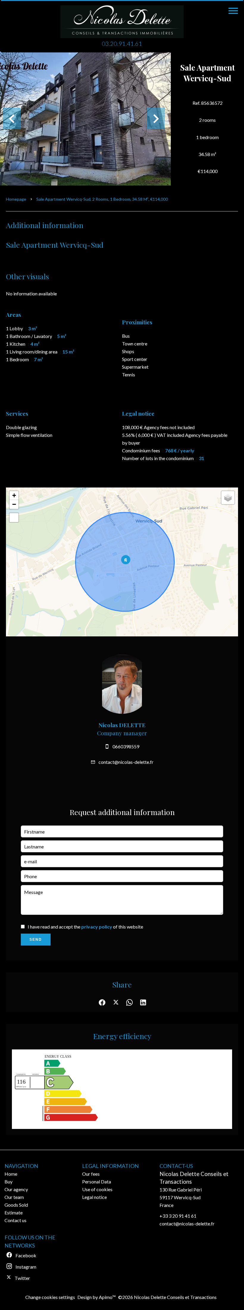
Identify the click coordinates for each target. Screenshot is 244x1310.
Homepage (16, 199)
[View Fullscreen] (14, 517)
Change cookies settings (50, 1297)
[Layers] (227, 497)
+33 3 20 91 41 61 (177, 1216)
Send (35, 939)
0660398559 (125, 746)
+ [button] (14, 495)
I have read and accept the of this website (85, 926)
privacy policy (96, 926)
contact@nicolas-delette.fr (126, 762)
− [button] (14, 504)
